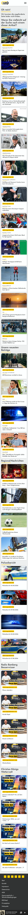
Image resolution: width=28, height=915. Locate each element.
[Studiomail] (19, 876)
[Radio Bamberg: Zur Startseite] (12, 2)
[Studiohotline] (23, 876)
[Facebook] (8, 876)
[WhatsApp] (5, 876)
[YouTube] (16, 876)
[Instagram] (12, 876)
